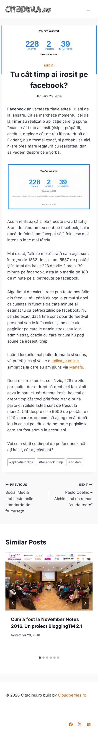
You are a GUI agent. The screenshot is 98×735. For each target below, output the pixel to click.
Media (49, 65)
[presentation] (49, 581)
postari (75, 462)
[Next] (85, 603)
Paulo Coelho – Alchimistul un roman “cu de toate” (73, 495)
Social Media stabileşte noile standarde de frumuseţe (19, 498)
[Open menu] (88, 9)
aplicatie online (21, 462)
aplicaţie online (65, 361)
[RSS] (89, 724)
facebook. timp (51, 462)
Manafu (76, 367)
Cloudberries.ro (72, 695)
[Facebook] (71, 724)
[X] (80, 724)
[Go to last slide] (12, 603)
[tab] (40, 657)
